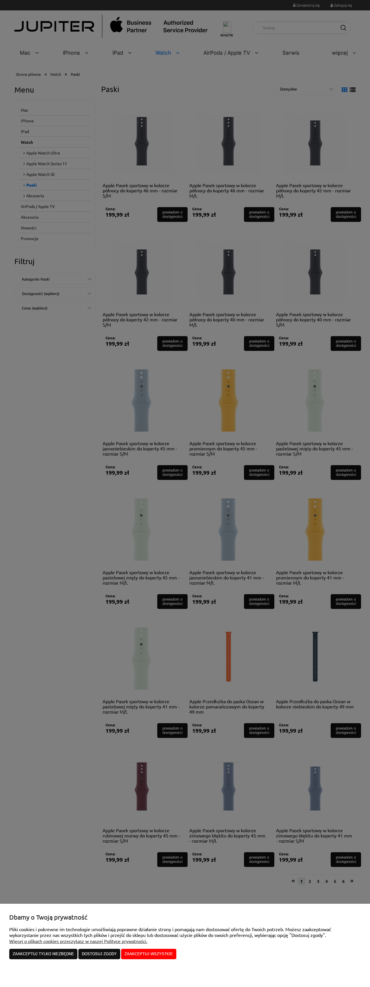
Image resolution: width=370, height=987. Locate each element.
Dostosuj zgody (99, 954)
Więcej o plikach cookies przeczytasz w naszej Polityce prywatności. (78, 941)
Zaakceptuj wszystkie (149, 954)
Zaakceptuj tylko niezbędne (43, 954)
